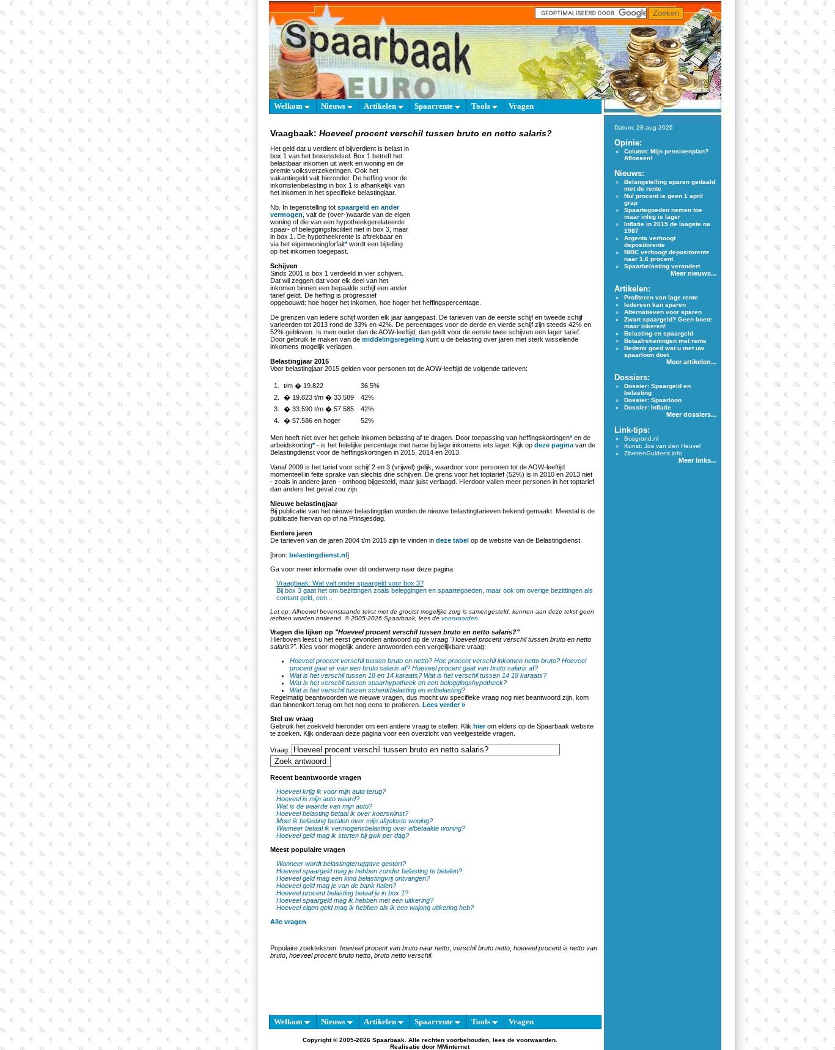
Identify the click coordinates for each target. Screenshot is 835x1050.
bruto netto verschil (402, 955)
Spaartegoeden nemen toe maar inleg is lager (663, 213)
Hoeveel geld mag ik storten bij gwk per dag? (342, 835)
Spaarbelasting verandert (662, 266)
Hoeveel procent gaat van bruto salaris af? (475, 668)
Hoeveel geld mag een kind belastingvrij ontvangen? (353, 878)
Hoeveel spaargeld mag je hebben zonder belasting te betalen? (369, 871)
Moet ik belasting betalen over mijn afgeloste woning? (354, 820)
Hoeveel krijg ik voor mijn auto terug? (331, 791)
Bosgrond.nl (641, 438)
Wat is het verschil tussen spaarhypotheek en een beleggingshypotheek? (398, 682)
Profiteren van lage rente (661, 297)
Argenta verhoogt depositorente (649, 241)
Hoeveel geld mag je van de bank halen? (336, 885)
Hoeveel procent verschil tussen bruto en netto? (361, 660)
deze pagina (553, 445)
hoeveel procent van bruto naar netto (394, 948)
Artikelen (381, 106)
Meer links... (697, 460)
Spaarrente (434, 106)
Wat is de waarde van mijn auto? (324, 806)
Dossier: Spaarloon (653, 400)
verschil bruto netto (481, 948)
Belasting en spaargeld (658, 333)
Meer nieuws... (693, 273)
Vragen (521, 106)
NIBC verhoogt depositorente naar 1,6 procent (667, 255)
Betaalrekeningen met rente (665, 340)
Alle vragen (288, 921)
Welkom (289, 106)
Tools (481, 106)
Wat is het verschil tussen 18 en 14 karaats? (356, 675)
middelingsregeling (393, 339)
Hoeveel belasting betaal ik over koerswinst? (342, 813)
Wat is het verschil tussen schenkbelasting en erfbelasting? (377, 690)
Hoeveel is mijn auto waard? (317, 798)
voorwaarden (459, 618)
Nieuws (334, 106)
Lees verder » (443, 704)
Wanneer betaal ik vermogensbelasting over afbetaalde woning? (370, 828)
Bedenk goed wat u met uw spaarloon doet (664, 351)
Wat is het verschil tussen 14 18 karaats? (485, 675)
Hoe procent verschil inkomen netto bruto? (497, 660)
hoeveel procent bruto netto (329, 955)
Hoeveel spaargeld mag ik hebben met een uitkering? (354, 900)
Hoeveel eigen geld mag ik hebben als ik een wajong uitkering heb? (375, 907)
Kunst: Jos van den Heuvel (662, 445)
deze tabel (452, 540)
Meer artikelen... (691, 361)
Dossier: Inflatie (647, 407)
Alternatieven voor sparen (663, 312)
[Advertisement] (504, 216)
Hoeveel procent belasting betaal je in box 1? (342, 893)
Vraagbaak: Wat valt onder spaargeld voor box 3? (350, 583)
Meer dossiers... (691, 414)
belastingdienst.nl (318, 555)
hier (479, 726)
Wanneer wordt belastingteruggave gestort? (341, 863)
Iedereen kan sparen (655, 304)
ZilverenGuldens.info (653, 453)
